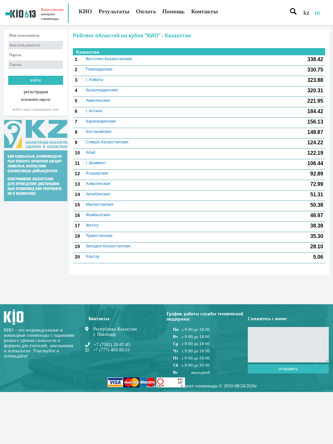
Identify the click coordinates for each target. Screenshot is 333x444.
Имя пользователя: (24, 35)
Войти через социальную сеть (36, 109)
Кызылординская (102, 90)
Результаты (114, 11)
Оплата (146, 11)
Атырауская (97, 173)
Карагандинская (101, 121)
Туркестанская (99, 235)
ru (317, 12)
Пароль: (15, 55)
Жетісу (92, 225)
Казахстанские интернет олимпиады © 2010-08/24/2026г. (202, 386)
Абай (90, 152)
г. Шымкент (96, 163)
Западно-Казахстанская (108, 246)
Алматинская (98, 183)
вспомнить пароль (35, 99)
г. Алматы (94, 79)
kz (306, 12)
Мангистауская (99, 204)
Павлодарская (99, 69)
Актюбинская (98, 194)
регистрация (36, 91)
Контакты (204, 11)
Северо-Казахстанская (107, 142)
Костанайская (99, 131)
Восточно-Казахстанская (109, 59)
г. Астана (94, 111)
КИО (85, 11)
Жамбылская (98, 215)
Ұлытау (93, 256)
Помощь (173, 11)
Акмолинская (98, 100)
